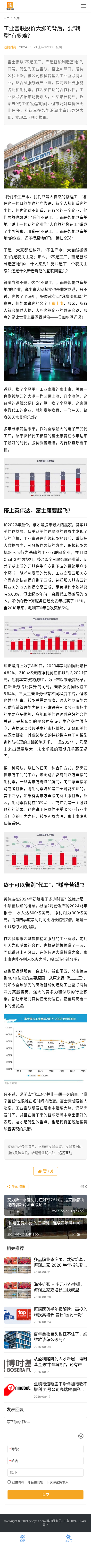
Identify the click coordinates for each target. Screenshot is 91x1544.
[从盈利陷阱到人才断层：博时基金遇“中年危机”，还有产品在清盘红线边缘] (17, 1364)
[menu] (83, 6)
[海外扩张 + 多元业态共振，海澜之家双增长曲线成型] (17, 1290)
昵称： (15, 1449)
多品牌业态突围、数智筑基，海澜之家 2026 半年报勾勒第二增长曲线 (60, 1262)
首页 (6, 18)
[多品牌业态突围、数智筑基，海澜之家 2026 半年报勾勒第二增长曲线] (17, 1265)
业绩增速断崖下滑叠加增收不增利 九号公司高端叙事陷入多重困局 (60, 1387)
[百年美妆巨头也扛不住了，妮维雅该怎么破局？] (17, 1340)
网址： (15, 1472)
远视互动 (65, 1153)
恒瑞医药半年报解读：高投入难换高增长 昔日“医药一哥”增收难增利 (60, 1312)
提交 (45, 1494)
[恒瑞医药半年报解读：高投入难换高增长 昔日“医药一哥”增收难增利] (17, 1315)
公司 (59, 47)
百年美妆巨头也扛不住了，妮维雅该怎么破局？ (60, 1337)
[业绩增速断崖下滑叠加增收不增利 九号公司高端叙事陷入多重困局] (17, 1389)
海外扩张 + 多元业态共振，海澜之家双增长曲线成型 (59, 1287)
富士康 (57, 303)
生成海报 (18, 1186)
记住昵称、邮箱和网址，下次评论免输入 (39, 1482)
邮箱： (15, 1461)
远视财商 (10, 47)
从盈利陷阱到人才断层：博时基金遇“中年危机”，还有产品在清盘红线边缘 (60, 1361)
